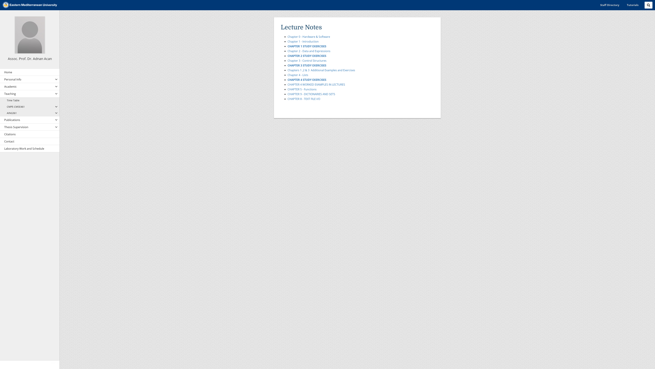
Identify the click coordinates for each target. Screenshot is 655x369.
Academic (10, 86)
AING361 (12, 113)
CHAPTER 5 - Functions (302, 89)
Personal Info (12, 79)
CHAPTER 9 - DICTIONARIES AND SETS (311, 94)
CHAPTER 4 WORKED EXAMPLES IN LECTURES (316, 84)
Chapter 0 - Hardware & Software (309, 37)
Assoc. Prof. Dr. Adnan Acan (30, 58)
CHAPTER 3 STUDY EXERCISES (307, 65)
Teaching (10, 94)
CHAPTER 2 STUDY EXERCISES (307, 56)
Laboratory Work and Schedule (24, 149)
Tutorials (632, 5)
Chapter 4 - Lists (298, 75)
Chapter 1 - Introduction (303, 41)
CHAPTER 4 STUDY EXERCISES (307, 80)
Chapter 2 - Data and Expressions (309, 51)
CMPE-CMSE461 (16, 106)
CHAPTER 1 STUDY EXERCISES (307, 46)
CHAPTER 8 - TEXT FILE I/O (304, 99)
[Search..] (648, 5)
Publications (12, 120)
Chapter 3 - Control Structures (307, 61)
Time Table (13, 100)
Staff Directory (609, 5)
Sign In (55, 362)
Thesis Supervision (16, 127)
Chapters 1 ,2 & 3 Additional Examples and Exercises (321, 70)
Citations (10, 134)
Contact (9, 141)
